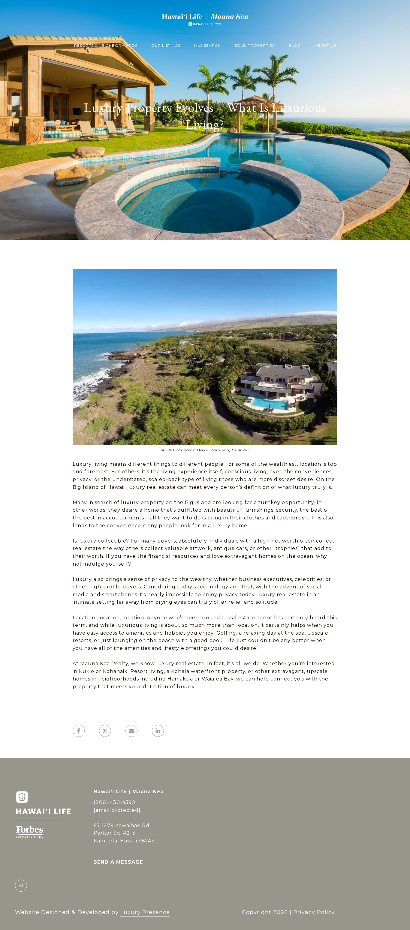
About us (325, 45)
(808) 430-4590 (114, 802)
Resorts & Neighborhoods (105, 45)
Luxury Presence (145, 912)
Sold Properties (255, 45)
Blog (294, 45)
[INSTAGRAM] (21, 886)
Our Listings (165, 45)
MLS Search (207, 45)
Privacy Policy (314, 912)
